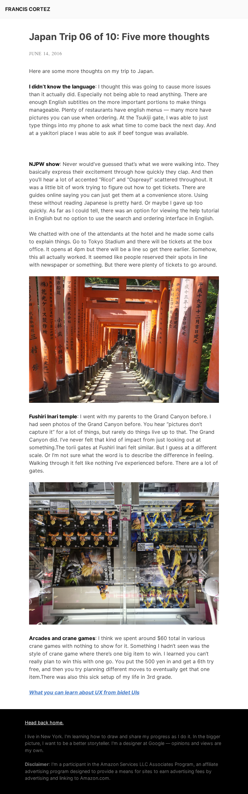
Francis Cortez (27, 9)
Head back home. (44, 722)
